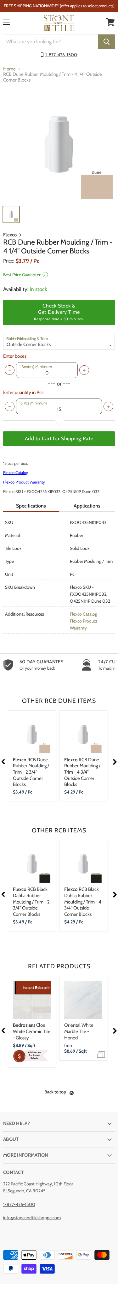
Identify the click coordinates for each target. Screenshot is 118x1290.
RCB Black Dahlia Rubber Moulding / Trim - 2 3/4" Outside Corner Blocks (31, 901)
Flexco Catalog (15, 472)
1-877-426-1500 (61, 55)
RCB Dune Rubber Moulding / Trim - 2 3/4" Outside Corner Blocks (31, 772)
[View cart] (110, 22)
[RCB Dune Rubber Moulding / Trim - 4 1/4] (59, 145)
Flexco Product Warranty (24, 481)
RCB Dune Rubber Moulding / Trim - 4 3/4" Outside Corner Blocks (82, 772)
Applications (87, 506)
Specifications (31, 506)
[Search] (106, 41)
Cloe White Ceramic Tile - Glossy (31, 1031)
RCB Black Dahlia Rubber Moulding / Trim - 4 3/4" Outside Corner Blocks (82, 901)
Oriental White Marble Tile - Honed (78, 1031)
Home (9, 69)
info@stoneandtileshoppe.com (32, 1217)
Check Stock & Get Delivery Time (59, 312)
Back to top (55, 1091)
